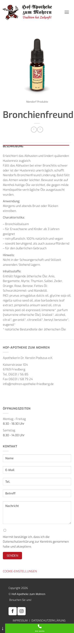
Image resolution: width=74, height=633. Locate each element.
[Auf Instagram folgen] (21, 611)
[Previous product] (40, 129)
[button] (66, 12)
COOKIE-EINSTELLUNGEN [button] (20, 571)
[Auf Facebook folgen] (13, 611)
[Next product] (34, 129)
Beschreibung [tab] (13, 146)
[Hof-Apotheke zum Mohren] (32, 12)
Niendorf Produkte (37, 101)
